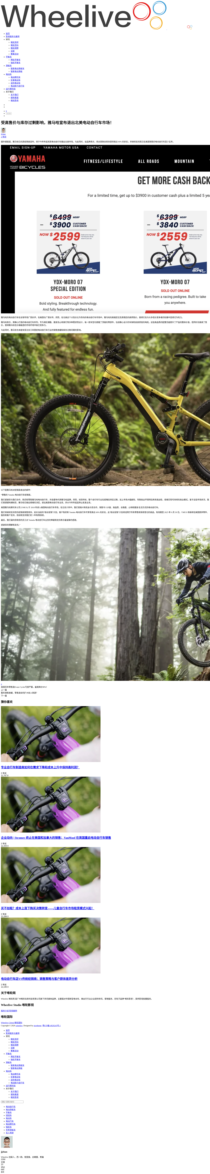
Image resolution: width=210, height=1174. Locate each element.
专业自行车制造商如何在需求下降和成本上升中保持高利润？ (40, 767)
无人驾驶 (10, 1133)
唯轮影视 (14, 100)
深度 (13, 51)
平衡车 (9, 57)
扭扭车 (9, 1115)
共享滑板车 (11, 1130)
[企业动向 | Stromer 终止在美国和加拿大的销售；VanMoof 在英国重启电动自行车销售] (51, 832)
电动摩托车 (15, 77)
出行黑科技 (11, 89)
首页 (8, 34)
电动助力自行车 (17, 86)
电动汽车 (10, 1121)
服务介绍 (5, 1011)
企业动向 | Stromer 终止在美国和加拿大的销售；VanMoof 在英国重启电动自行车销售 (56, 837)
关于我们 (14, 95)
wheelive (19, 1026)
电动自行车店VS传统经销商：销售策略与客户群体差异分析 (39, 978)
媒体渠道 (14, 98)
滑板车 (9, 66)
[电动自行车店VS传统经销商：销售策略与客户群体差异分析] (51, 973)
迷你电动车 (15, 83)
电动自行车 (11, 1107)
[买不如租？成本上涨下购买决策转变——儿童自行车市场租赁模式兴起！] (51, 902)
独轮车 (9, 1127)
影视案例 (13, 1011)
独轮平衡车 (15, 63)
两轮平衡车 (15, 60)
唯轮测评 (14, 42)
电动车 (9, 74)
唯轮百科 (14, 45)
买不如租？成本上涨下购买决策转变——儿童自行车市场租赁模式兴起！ (47, 908)
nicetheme (37, 1026)
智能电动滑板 (16, 71)
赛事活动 (14, 54)
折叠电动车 (15, 80)
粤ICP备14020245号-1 (51, 1026)
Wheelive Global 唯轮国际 (11, 1023)
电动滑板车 (11, 1110)
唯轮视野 (14, 48)
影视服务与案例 (12, 37)
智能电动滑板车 (17, 68)
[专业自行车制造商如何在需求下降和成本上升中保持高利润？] (51, 761)
